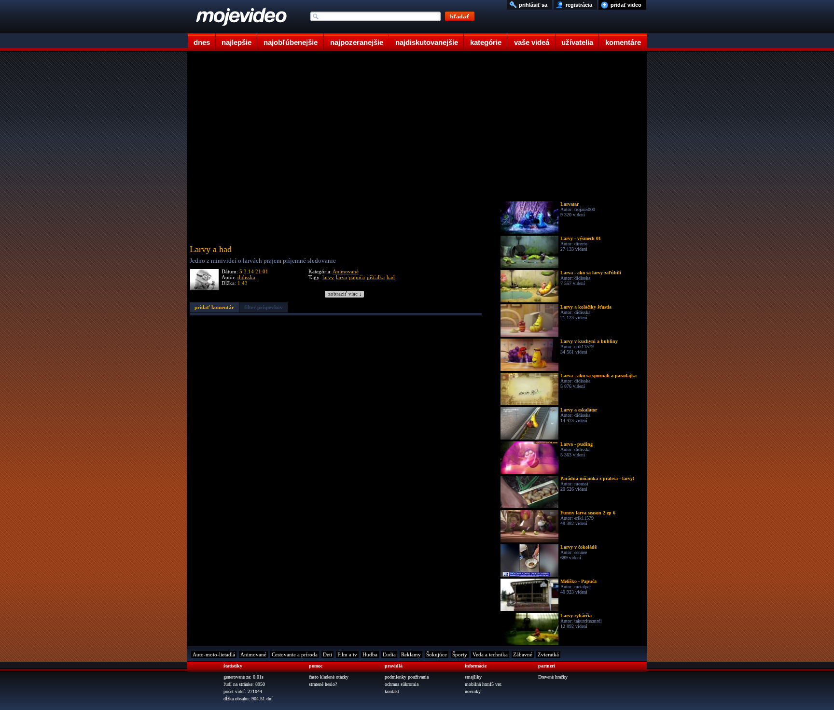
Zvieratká (548, 654)
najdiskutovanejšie (426, 42)
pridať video (626, 5)
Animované (346, 271)
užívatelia (577, 42)
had (391, 277)
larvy (328, 277)
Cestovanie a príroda (295, 654)
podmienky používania (407, 677)
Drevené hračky (553, 677)
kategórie (485, 42)
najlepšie (236, 42)
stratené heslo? (323, 684)
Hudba (369, 654)
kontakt (392, 691)
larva (341, 277)
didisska (246, 277)
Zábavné (522, 654)
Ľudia (389, 654)
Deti (327, 654)
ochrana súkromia (401, 684)
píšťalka (376, 277)
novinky (473, 691)
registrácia (579, 5)
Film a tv (347, 654)
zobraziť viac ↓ (345, 294)
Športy (459, 654)
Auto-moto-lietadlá (214, 654)
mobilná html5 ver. (483, 684)
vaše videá (531, 42)
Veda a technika (490, 654)
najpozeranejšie (356, 42)
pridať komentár (214, 307)
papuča (357, 277)
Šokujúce (436, 654)
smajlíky (473, 677)
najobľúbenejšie (291, 42)
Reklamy (411, 654)
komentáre (623, 42)
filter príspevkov (263, 307)
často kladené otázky (328, 677)
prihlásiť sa (533, 5)
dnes (202, 42)
